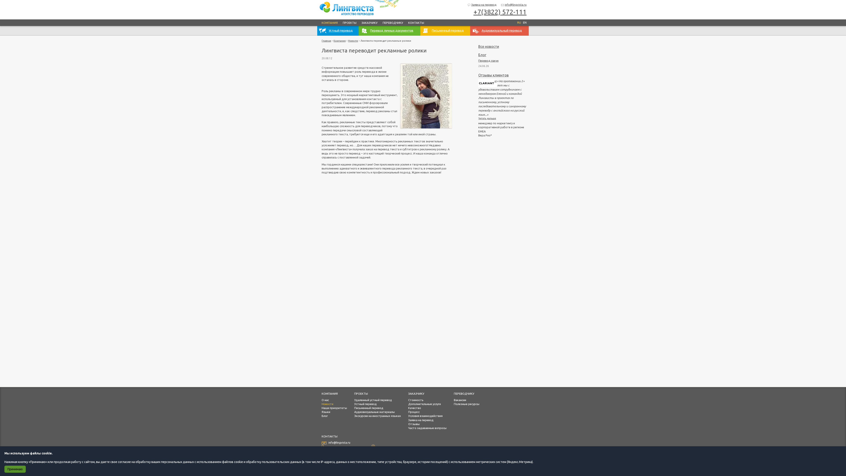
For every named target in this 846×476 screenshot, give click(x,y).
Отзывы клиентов (493, 75)
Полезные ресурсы (466, 403)
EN (525, 22)
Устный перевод (365, 403)
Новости (353, 40)
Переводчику (393, 22)
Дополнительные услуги (424, 403)
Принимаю (15, 469)
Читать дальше (487, 118)
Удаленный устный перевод (373, 400)
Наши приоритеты (334, 407)
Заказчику (370, 22)
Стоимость (415, 400)
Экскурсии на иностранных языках (377, 415)
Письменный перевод (368, 407)
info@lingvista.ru (516, 4)
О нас (325, 400)
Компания (330, 22)
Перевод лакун (488, 60)
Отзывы (414, 424)
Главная (326, 40)
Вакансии (460, 400)
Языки (326, 411)
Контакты (416, 22)
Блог (482, 55)
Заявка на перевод (484, 4)
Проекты (349, 22)
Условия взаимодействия (425, 415)
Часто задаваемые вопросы (427, 428)
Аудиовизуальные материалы (374, 411)
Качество (414, 407)
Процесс (414, 411)
